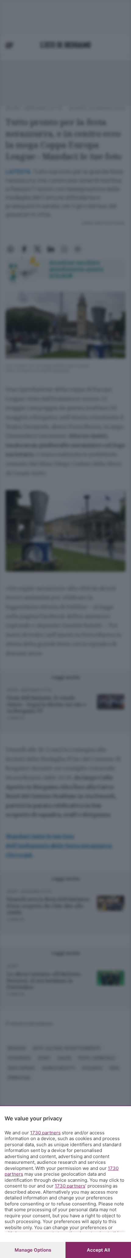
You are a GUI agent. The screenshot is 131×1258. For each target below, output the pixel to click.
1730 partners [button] (45, 1133)
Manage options (33, 1250)
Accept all (98, 1250)
